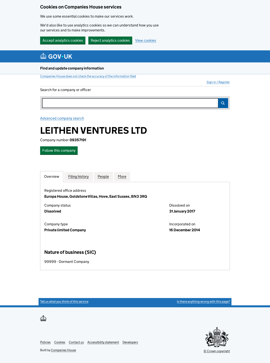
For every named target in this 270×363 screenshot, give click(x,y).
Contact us (76, 342)
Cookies (59, 342)
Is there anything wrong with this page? (203, 301)
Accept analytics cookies (62, 40)
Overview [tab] (51, 176)
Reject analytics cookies (110, 40)
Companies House (63, 350)
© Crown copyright (217, 351)
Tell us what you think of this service (64, 301)
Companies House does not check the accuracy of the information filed (88, 76)
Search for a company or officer (65, 89)
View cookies (145, 40)
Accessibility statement (103, 342)
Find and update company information (72, 68)
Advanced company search (62, 118)
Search (223, 103)
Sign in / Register (218, 82)
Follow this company (59, 150)
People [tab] (103, 176)
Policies (45, 342)
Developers (130, 342)
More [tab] (122, 176)
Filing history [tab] (78, 176)
